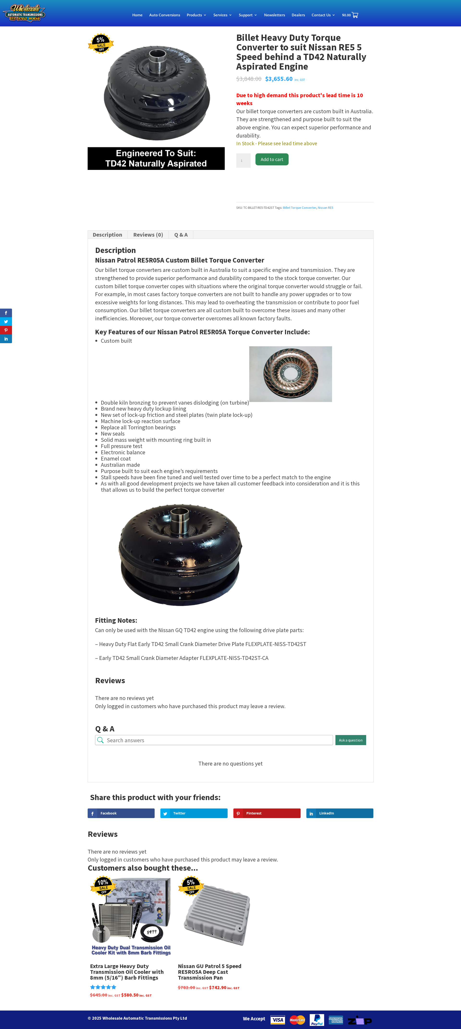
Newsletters (274, 15)
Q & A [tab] (181, 234)
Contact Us (321, 15)
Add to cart (272, 159)
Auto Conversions (164, 15)
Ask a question (351, 740)
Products (194, 15)
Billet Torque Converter (299, 207)
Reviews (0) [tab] (148, 234)
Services (220, 15)
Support (246, 15)
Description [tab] (107, 234)
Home (137, 15)
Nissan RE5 (325, 207)
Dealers (298, 15)
